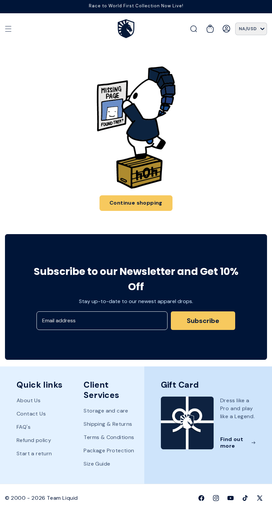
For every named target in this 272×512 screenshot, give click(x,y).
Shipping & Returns (108, 423)
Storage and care (106, 411)
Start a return (34, 453)
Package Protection (109, 450)
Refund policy (34, 440)
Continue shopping (136, 202)
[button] (8, 29)
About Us (28, 400)
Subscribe (203, 320)
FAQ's (24, 426)
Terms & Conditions (109, 437)
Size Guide (97, 463)
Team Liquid (62, 497)
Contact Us (31, 413)
